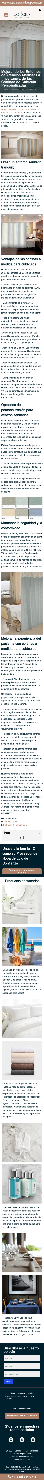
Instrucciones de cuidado (22, 1393)
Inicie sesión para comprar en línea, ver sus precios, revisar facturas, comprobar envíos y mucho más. (22, 3)
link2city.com (27, 1469)
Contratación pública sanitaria (23, 90)
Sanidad (5, 90)
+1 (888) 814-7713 (24, 1476)
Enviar (8, 1381)
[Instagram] (22, 1439)
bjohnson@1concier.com (15, 825)
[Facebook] (33, 1439)
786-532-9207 (10, 822)
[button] (6, 15)
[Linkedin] (11, 1439)
